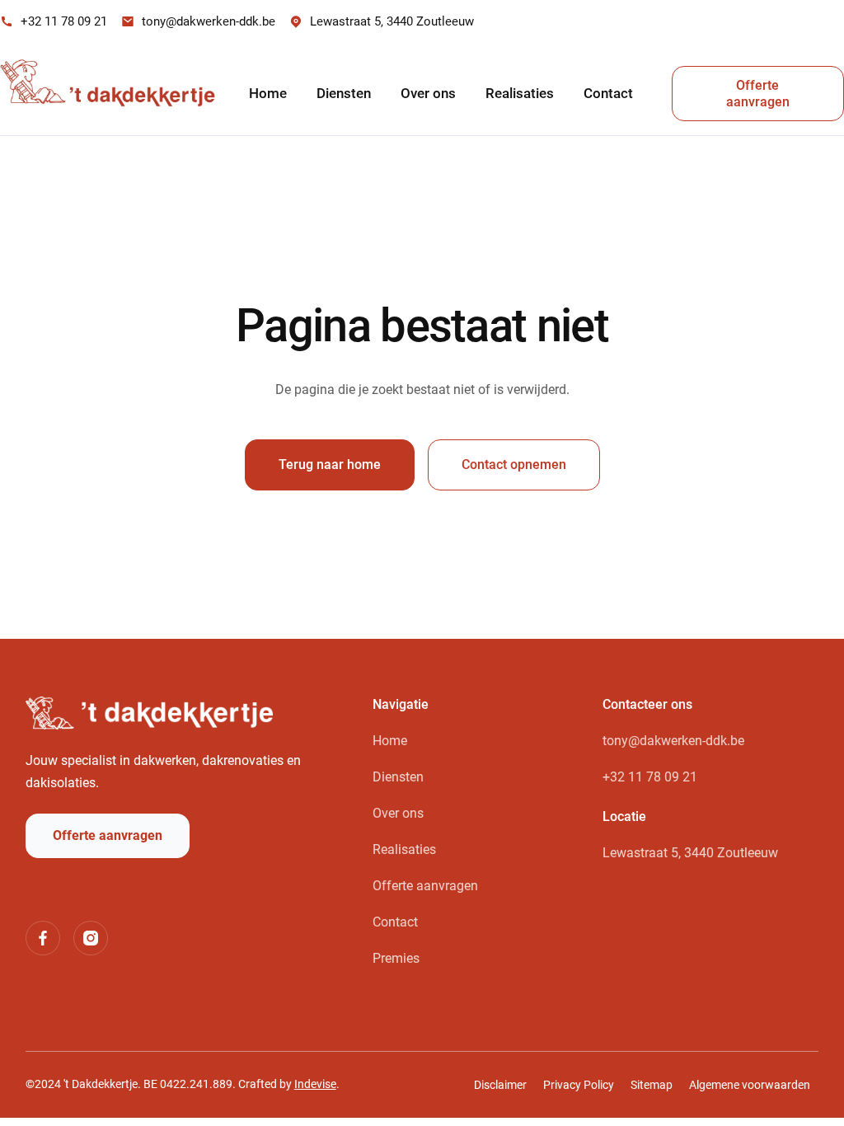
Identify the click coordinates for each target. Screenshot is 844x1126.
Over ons (428, 93)
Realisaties (519, 93)
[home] (112, 94)
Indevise (315, 1084)
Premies (396, 958)
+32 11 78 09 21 (650, 777)
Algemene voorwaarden (749, 1084)
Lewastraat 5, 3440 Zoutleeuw (690, 853)
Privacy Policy (578, 1084)
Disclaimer (500, 1084)
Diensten (343, 93)
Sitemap (652, 1084)
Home (268, 93)
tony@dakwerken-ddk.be (673, 740)
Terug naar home (330, 464)
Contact (608, 93)
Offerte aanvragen (758, 93)
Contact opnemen (514, 464)
